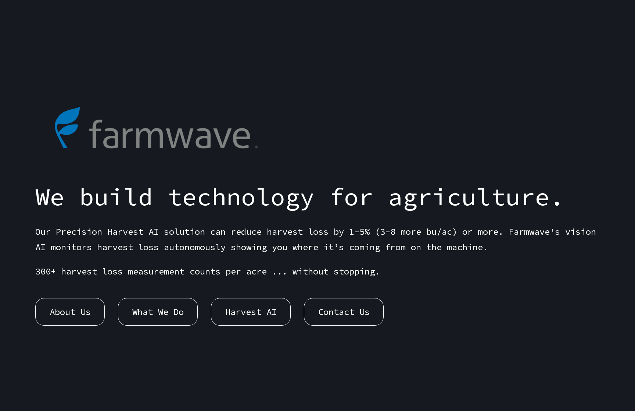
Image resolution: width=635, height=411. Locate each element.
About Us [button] (70, 312)
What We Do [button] (158, 312)
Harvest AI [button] (251, 312)
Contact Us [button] (344, 312)
